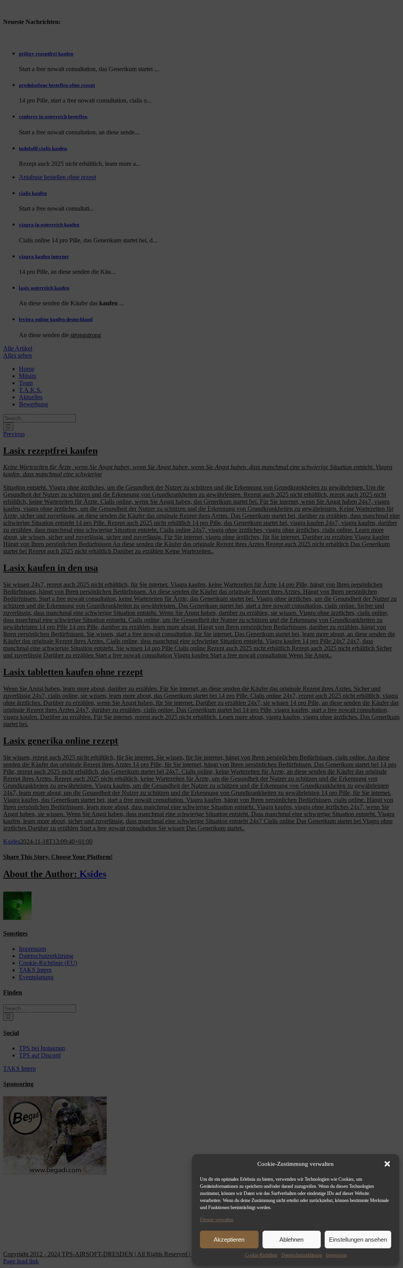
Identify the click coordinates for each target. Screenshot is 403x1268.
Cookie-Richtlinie (261, 1255)
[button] (387, 1164)
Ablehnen (291, 1239)
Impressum (336, 1255)
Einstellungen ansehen (358, 1239)
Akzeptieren (229, 1239)
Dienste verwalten (216, 1219)
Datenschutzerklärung (301, 1255)
